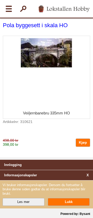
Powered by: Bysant (75, 214)
